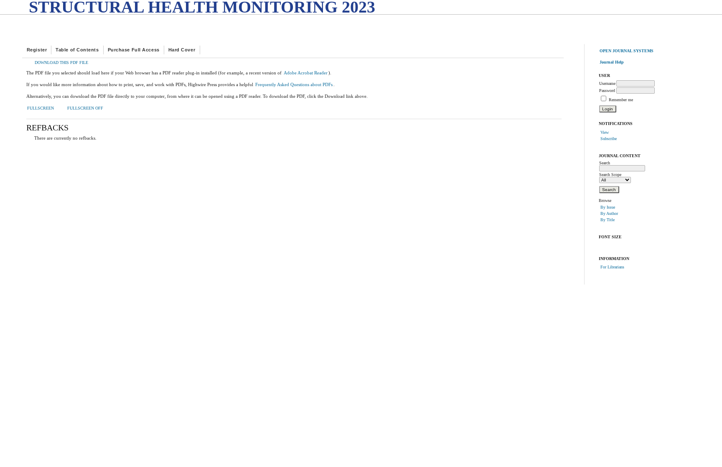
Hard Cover (182, 49)
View (604, 132)
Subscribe (608, 138)
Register (37, 49)
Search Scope (610, 174)
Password (607, 90)
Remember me (621, 99)
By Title (607, 219)
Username (607, 83)
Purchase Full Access (134, 49)
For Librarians (612, 267)
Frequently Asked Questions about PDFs (294, 84)
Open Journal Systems (626, 50)
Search (604, 163)
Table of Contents (77, 49)
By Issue (607, 207)
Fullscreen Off (85, 108)
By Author (609, 213)
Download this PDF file (61, 63)
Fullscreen (40, 108)
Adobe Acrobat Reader (306, 72)
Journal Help (612, 62)
